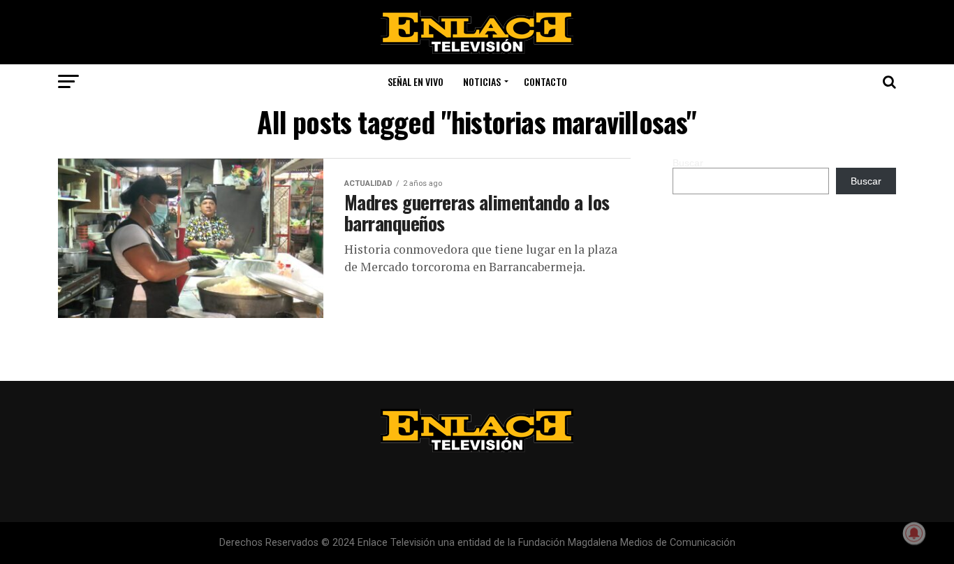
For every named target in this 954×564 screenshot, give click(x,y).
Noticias (482, 81)
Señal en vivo (415, 81)
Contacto (545, 81)
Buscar (688, 162)
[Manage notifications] (914, 533)
